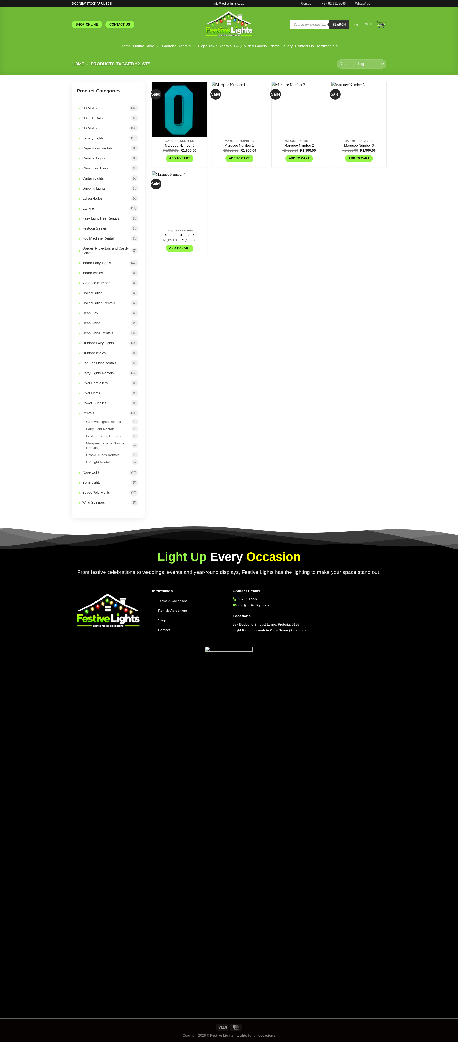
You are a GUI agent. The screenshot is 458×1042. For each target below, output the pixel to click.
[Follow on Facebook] (375, 3)
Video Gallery (255, 46)
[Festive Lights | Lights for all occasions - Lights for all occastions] (229, 24)
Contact (164, 630)
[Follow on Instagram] (379, 3)
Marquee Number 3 (359, 145)
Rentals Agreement (172, 610)
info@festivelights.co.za (255, 605)
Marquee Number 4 (179, 235)
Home (125, 46)
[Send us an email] (384, 3)
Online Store (143, 46)
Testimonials (327, 46)
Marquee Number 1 (239, 145)
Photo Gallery (281, 46)
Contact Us (304, 46)
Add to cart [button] (179, 158)
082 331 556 (247, 599)
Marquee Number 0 (179, 145)
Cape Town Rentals (215, 46)
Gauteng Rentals (176, 46)
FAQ (238, 46)
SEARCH (339, 24)
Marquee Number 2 (299, 145)
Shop (162, 620)
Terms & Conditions (172, 601)
